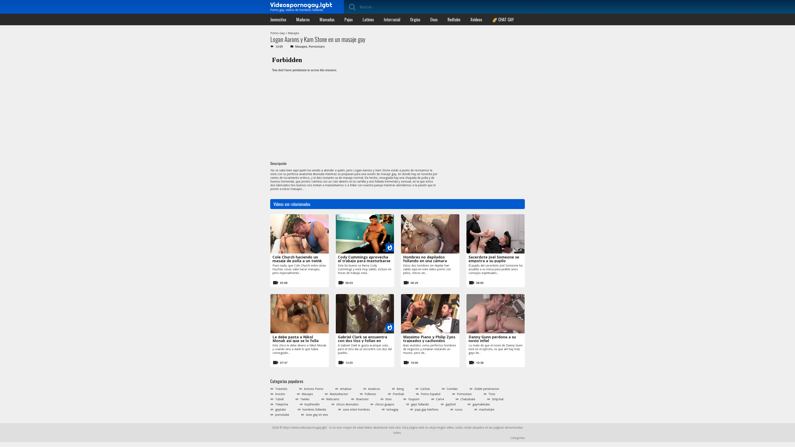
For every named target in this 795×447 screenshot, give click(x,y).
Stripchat (498, 399)
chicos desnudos (347, 404)
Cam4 (440, 399)
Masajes (293, 33)
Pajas (348, 19)
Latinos (368, 19)
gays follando (420, 404)
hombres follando (314, 409)
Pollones (370, 394)
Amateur (346, 389)
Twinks (305, 399)
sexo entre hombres (356, 409)
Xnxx (388, 399)
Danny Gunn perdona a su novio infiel (492, 338)
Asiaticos (374, 389)
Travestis (281, 389)
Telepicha (281, 404)
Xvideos (476, 19)
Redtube (454, 19)
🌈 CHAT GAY (503, 19)
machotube (486, 409)
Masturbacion (339, 394)
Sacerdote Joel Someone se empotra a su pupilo (494, 259)
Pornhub (398, 394)
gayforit (451, 404)
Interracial (392, 19)
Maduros (303, 19)
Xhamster (362, 399)
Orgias (415, 19)
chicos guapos (384, 404)
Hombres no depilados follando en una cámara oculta (425, 261)
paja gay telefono (426, 409)
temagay (392, 409)
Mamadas (327, 19)
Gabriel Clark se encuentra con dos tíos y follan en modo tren (362, 340)
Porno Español (430, 394)
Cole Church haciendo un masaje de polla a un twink (297, 259)
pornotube (282, 414)
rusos (459, 409)
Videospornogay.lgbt (301, 5)
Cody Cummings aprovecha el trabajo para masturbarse (364, 259)
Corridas (452, 389)
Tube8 (279, 399)
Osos (434, 19)
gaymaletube (481, 404)
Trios (491, 394)
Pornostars (317, 46)
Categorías (517, 438)
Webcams (332, 399)
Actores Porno (313, 389)
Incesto (280, 394)
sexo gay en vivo (317, 414)
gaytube (280, 409)
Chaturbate (467, 399)
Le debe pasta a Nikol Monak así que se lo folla (295, 338)
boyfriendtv (312, 404)
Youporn (413, 399)
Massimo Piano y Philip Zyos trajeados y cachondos (429, 338)
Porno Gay (277, 33)
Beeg (400, 389)
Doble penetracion (486, 389)
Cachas (425, 389)
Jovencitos (278, 19)
